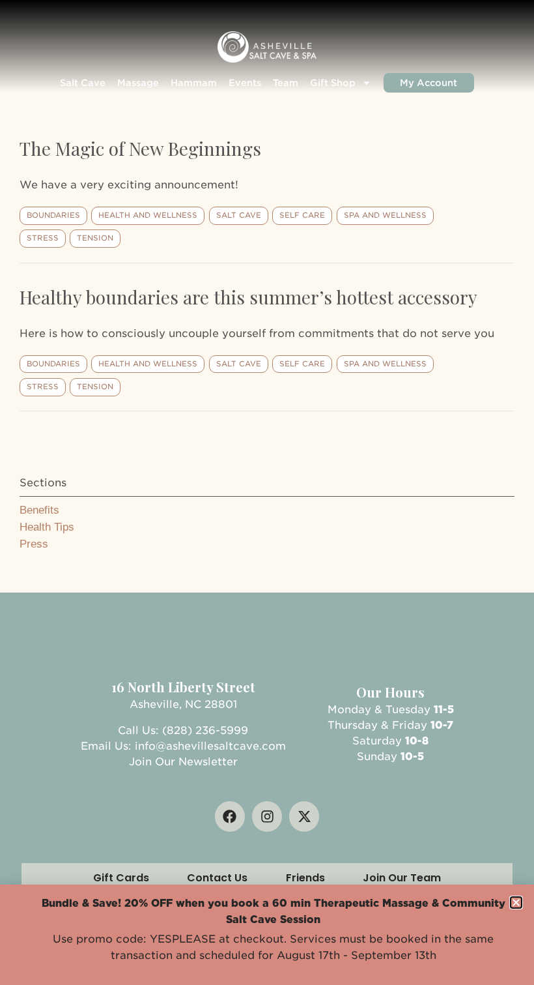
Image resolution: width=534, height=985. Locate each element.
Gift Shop (333, 83)
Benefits (39, 510)
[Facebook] (230, 816)
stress (43, 238)
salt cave (238, 215)
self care (302, 215)
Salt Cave (82, 83)
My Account (428, 83)
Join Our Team (402, 877)
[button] (516, 902)
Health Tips (47, 527)
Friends (305, 877)
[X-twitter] (304, 816)
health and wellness (147, 215)
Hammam (194, 83)
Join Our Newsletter (183, 762)
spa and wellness (385, 215)
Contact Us (217, 877)
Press (34, 544)
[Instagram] (267, 816)
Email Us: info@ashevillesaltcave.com (183, 746)
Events (245, 83)
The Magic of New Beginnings (140, 148)
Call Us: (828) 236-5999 (183, 730)
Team (285, 83)
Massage (138, 83)
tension (95, 238)
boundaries (53, 215)
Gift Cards (121, 877)
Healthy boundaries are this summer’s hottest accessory (248, 297)
